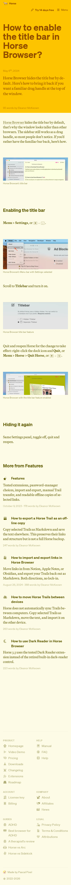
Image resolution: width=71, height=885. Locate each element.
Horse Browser (13, 122)
